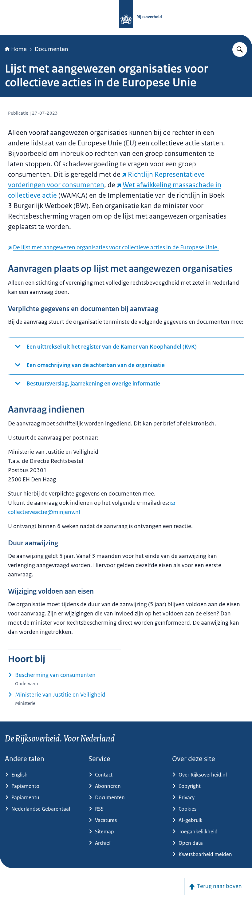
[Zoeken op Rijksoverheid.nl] (239, 49)
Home (19, 49)
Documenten (51, 49)
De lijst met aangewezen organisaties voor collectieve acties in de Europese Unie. (116, 247)
